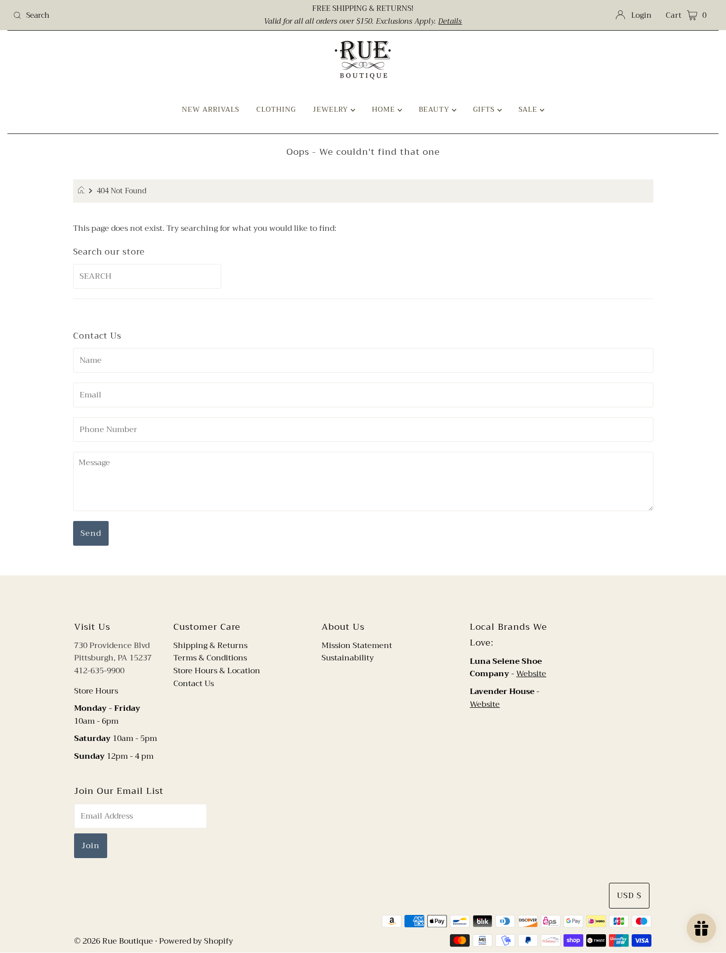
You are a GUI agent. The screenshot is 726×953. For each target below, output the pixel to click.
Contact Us (193, 684)
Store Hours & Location (216, 671)
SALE (529, 109)
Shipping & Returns (210, 645)
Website (531, 674)
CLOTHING (276, 109)
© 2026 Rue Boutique (113, 941)
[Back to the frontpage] (82, 191)
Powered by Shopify (196, 941)
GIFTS (485, 109)
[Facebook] (354, 596)
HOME (385, 109)
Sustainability (348, 658)
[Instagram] (370, 596)
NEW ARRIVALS (211, 109)
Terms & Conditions (210, 658)
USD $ (629, 896)
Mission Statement (357, 645)
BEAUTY (435, 109)
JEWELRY (332, 109)
